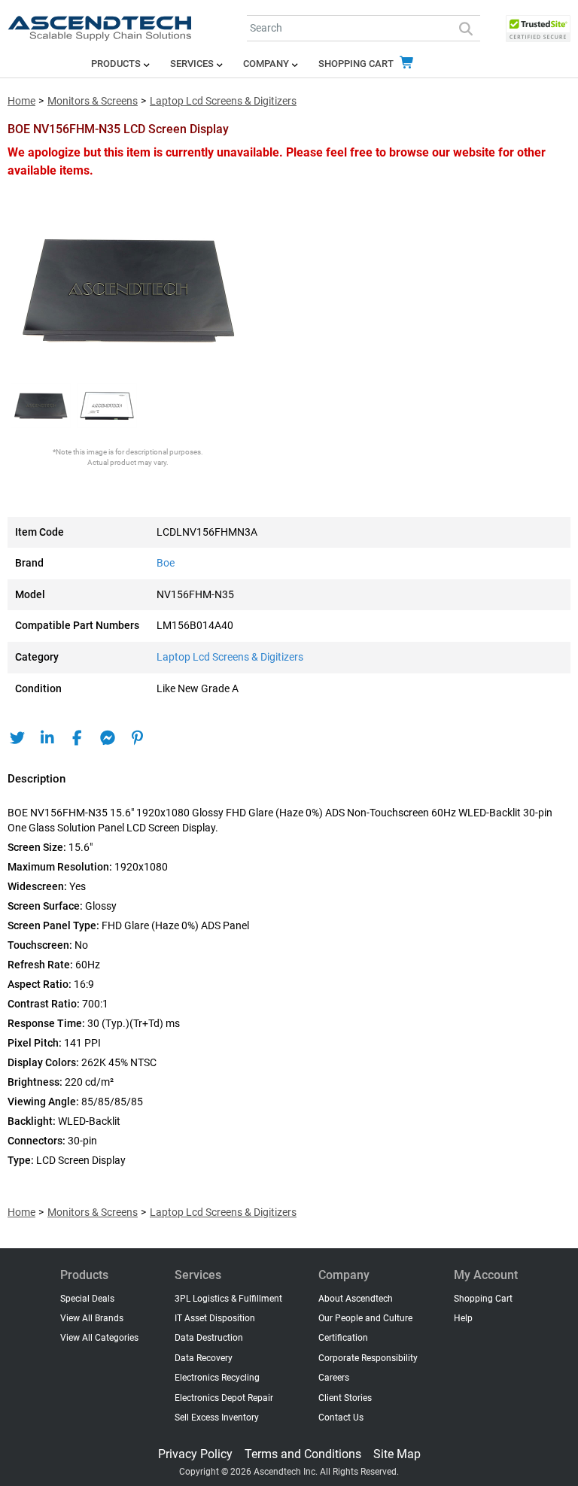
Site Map (397, 1454)
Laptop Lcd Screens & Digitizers (223, 101)
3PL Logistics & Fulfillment (228, 1298)
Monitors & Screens (92, 101)
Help (463, 1318)
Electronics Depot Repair (224, 1398)
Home (21, 101)
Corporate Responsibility (368, 1358)
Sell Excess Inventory (217, 1417)
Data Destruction (209, 1338)
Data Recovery (204, 1358)
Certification (343, 1338)
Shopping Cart (357, 63)
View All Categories (99, 1338)
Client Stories (345, 1398)
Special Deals (87, 1298)
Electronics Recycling (217, 1377)
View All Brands (91, 1318)
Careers (333, 1377)
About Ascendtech (355, 1298)
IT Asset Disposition (215, 1318)
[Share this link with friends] (17, 738)
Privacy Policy (195, 1454)
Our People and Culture (365, 1318)
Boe (166, 563)
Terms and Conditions (303, 1454)
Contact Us (341, 1417)
